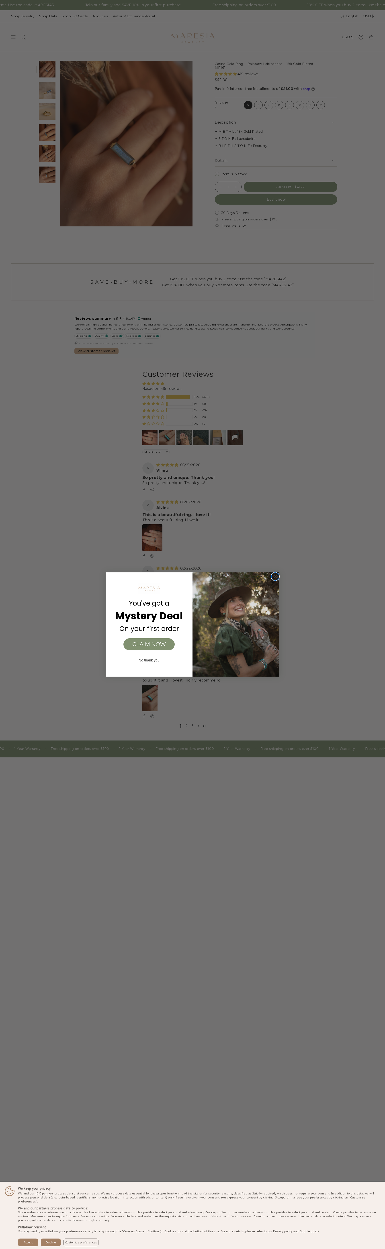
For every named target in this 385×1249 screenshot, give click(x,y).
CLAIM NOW (149, 644)
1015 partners (44, 1193)
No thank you (149, 660)
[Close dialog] (275, 576)
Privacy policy (283, 1231)
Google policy (309, 1231)
